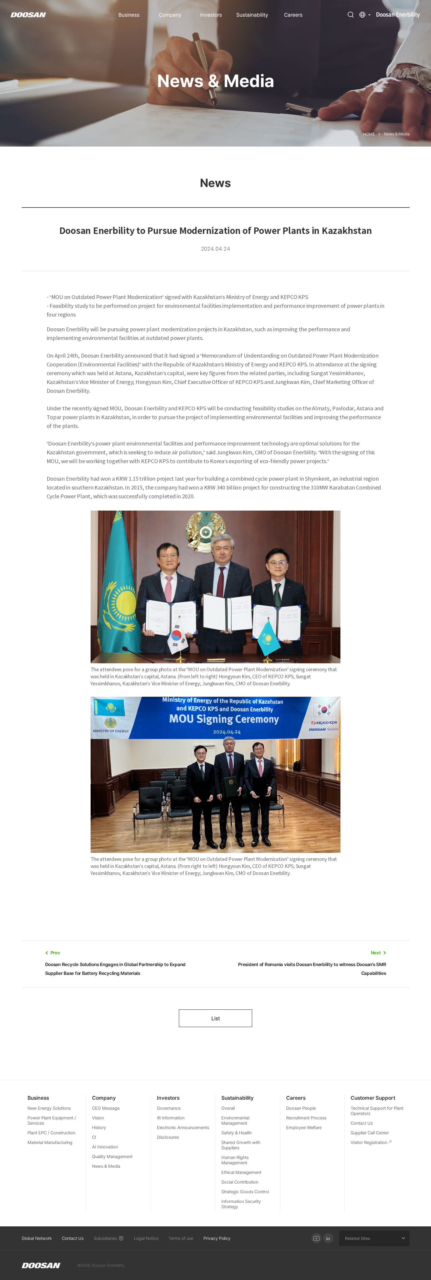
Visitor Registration (369, 1142)
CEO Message (106, 1108)
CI (94, 1137)
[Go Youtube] (316, 1238)
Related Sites (357, 1238)
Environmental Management (235, 1120)
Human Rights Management (235, 1160)
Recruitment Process (306, 1118)
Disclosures (168, 1137)
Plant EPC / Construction (51, 1132)
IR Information (170, 1118)
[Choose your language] (365, 14)
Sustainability (252, 15)
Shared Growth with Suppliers (240, 1145)
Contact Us (362, 1123)
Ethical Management (241, 1172)
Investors (211, 15)
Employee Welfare (304, 1127)
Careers (293, 15)
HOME (369, 134)
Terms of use (181, 1238)
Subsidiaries (105, 1238)
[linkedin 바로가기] (328, 1238)
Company (170, 15)
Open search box (351, 15)
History (99, 1127)
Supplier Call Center (370, 1132)
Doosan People (301, 1108)
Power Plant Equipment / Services (52, 1120)
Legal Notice (146, 1238)
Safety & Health (236, 1132)
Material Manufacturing (50, 1142)
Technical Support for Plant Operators (377, 1111)
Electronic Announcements (183, 1127)
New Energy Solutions (49, 1108)
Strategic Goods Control (245, 1191)
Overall (228, 1108)
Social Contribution (239, 1182)
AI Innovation (105, 1147)
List (215, 1018)
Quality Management (112, 1156)
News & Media (106, 1166)
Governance (169, 1108)
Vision (98, 1118)
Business (129, 15)
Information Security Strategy (241, 1204)
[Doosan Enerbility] (41, 1265)
